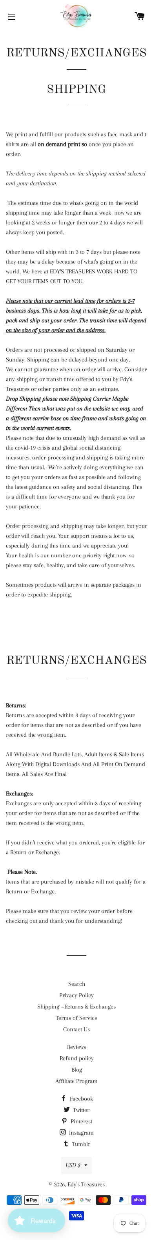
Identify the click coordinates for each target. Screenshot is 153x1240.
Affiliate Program (76, 1081)
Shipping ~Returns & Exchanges (76, 1006)
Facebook (80, 1098)
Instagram (80, 1132)
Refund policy (77, 1058)
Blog (76, 1069)
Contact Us (76, 1029)
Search (76, 983)
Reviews (76, 1046)
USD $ (73, 1165)
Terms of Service (76, 1017)
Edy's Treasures (86, 1184)
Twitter (80, 1109)
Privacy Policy (76, 995)
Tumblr (80, 1144)
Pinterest (80, 1121)
